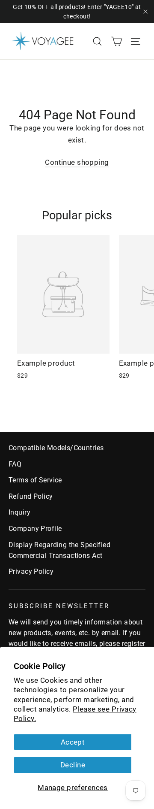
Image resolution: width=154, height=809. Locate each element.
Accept (73, 742)
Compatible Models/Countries (56, 448)
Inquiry (19, 512)
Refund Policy (31, 496)
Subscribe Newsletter (59, 606)
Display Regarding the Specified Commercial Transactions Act (59, 550)
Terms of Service (35, 480)
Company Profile (35, 528)
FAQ (15, 464)
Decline (72, 765)
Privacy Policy (31, 571)
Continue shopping (77, 162)
